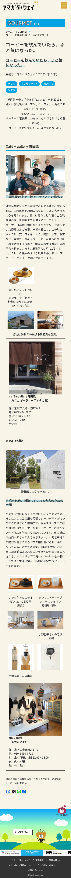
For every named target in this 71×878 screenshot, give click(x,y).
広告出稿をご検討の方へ (20, 865)
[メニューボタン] (64, 5)
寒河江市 (48, 83)
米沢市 (11, 90)
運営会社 (53, 860)
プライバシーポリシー (47, 865)
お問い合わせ (34, 870)
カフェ (11, 83)
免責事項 (39, 860)
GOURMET (22, 31)
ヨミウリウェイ (29, 83)
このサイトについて (20, 860)
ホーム (9, 31)
